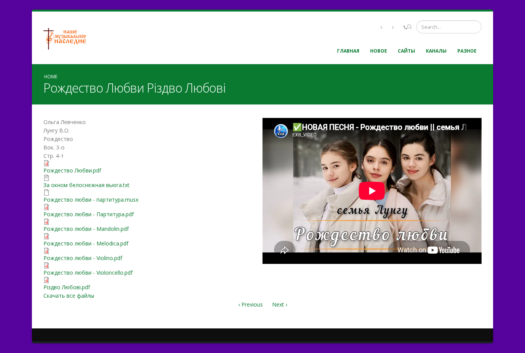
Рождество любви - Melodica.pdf (85, 243)
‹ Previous (250, 304)
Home (50, 76)
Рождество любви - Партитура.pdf (88, 214)
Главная (348, 51)
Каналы (436, 51)
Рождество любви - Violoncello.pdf (88, 272)
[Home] (67, 37)
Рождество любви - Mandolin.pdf (86, 228)
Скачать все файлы (68, 295)
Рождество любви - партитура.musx (90, 199)
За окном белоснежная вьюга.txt (86, 185)
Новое (378, 51)
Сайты (406, 51)
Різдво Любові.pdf (66, 287)
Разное (467, 51)
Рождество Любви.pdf (72, 170)
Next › (279, 304)
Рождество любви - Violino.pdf (82, 258)
